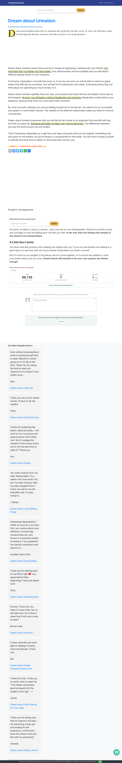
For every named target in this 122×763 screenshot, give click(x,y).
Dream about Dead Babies (23, 561)
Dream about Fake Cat (21, 388)
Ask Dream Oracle (17, 3)
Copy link (61, 321)
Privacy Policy (108, 3)
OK (100, 761)
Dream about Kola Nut (21, 632)
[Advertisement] (61, 52)
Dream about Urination (31, 20)
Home (101, 3)
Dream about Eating (20, 463)
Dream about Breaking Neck (24, 596)
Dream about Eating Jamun (24, 750)
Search (80, 10)
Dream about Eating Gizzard (24, 417)
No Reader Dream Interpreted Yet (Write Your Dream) (25, 27)
